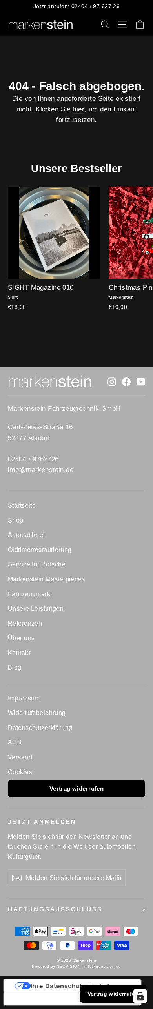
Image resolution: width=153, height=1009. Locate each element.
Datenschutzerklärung (40, 727)
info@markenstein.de (40, 470)
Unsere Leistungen (36, 608)
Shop (16, 520)
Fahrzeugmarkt (30, 594)
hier (78, 109)
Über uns (21, 638)
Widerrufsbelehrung (37, 713)
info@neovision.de (102, 966)
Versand (20, 757)
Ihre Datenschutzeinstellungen (80, 986)
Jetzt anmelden (42, 822)
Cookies (20, 772)
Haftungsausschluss (55, 909)
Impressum (24, 698)
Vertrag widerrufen (76, 788)
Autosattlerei (26, 535)
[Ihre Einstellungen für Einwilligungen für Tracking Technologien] (140, 996)
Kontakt (19, 653)
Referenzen (25, 623)
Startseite (22, 505)
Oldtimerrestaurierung (40, 549)
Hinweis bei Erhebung (45, 999)
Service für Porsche (37, 564)
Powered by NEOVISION (56, 966)
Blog (15, 667)
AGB (15, 742)
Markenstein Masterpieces (46, 579)
